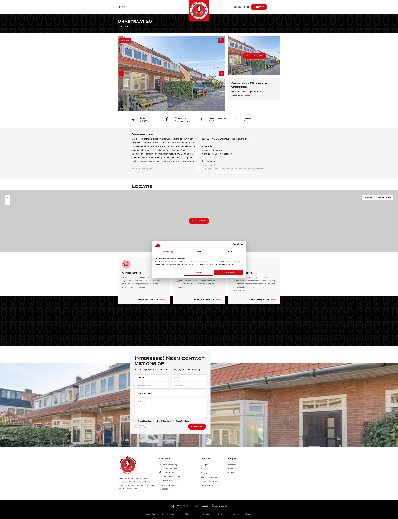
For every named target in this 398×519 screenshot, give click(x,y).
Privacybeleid (160, 421)
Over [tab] (230, 252)
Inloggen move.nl (207, 485)
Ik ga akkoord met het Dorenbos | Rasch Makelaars (163, 421)
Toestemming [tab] (168, 252)
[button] (121, 73)
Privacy (140, 427)
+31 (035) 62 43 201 (170, 472)
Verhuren (237, 96)
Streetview (383, 197)
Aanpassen (198, 272)
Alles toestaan (229, 272)
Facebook (232, 465)
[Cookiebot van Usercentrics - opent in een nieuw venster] (234, 244)
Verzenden (197, 426)
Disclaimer (189, 514)
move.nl (275, 7)
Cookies (206, 514)
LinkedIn (231, 472)
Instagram (231, 468)
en (235, 7)
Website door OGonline (243, 514)
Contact (259, 7)
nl (244, 7)
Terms (144, 427)
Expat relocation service (209, 481)
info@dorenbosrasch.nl (171, 476)
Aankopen (204, 465)
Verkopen (204, 469)
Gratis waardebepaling (209, 477)
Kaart (368, 197)
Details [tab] (199, 252)
